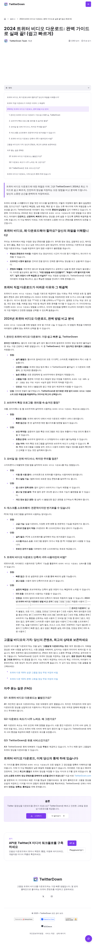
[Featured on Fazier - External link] (47, 919)
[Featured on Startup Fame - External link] (24, 919)
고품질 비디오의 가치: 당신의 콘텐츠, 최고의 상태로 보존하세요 (31, 144)
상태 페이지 (61, 933)
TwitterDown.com (82, 775)
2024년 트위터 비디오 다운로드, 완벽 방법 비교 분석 (27, 109)
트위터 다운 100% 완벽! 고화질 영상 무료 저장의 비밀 (34, 679)
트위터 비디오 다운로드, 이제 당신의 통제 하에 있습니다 (29, 174)
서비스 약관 (49, 933)
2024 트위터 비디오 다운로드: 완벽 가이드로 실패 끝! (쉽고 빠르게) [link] (46, 19)
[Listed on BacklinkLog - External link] (47, 926)
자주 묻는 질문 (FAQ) (15, 150)
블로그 (12, 19)
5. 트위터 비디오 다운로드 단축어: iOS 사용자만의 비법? (31, 138)
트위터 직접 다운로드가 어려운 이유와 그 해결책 (26, 103)
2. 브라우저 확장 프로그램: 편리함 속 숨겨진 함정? (28, 121)
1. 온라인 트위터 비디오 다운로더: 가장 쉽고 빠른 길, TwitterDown (34, 115)
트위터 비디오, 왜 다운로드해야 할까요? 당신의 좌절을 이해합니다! (33, 97)
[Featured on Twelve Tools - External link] (71, 919)
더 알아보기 (56, 816)
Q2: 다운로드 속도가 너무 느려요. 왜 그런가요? (27, 162)
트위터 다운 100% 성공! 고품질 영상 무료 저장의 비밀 (34, 672)
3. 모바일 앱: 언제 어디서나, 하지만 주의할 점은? (28, 127)
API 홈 (72, 843)
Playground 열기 (76, 850)
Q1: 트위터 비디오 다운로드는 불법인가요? (25, 156)
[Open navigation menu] (88, 4)
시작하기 (38, 816)
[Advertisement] (47, 64)
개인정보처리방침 (36, 933)
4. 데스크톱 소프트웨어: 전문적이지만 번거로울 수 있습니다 (32, 133)
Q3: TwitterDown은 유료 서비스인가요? (24, 168)
